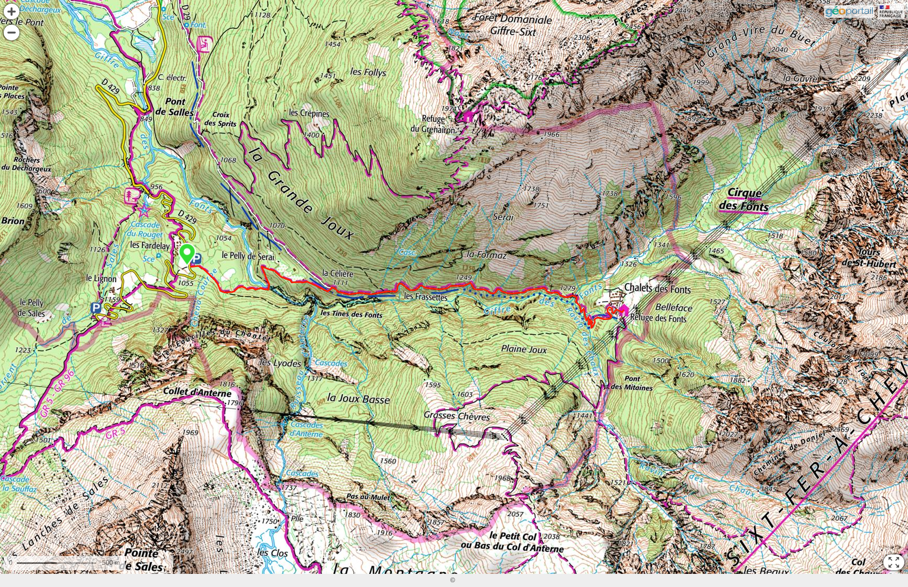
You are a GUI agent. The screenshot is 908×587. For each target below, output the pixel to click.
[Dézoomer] (11, 32)
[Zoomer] (11, 11)
